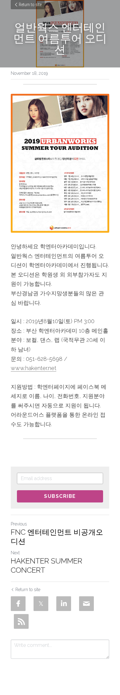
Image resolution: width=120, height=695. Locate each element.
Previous (19, 523)
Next (15, 552)
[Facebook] (18, 603)
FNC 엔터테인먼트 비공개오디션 (57, 537)
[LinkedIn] (63, 603)
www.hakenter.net (33, 368)
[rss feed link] (21, 621)
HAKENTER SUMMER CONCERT (46, 565)
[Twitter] (41, 603)
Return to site (30, 4)
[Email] (86, 603)
